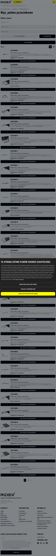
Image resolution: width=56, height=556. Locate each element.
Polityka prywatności (19, 279)
